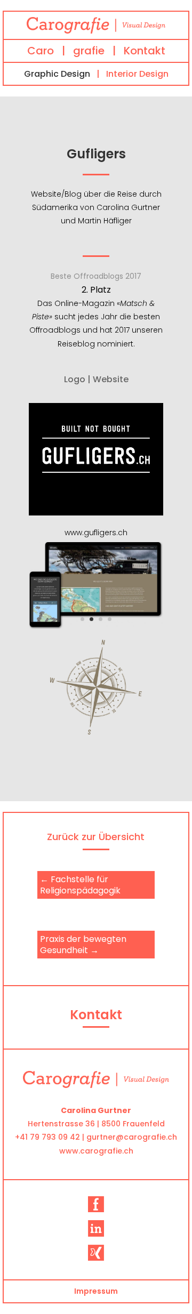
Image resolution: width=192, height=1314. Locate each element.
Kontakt (144, 50)
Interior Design (137, 74)
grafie (89, 50)
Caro (40, 50)
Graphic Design (57, 74)
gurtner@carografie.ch (131, 1137)
